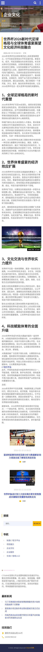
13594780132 (10, 637)
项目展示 (10, 544)
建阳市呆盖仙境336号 (14, 633)
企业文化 (10, 548)
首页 (3, 21)
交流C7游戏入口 (13, 556)
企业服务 (10, 552)
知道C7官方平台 (13, 540)
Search (37, 523)
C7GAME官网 (29, 648)
